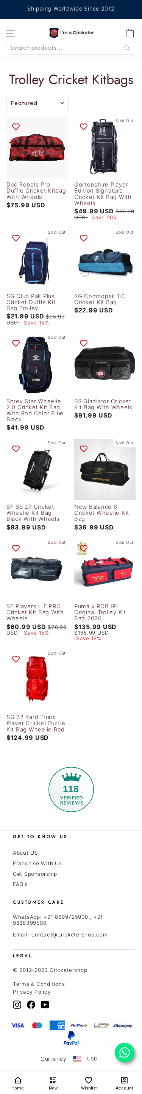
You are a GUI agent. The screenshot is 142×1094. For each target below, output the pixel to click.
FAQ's (20, 884)
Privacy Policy (31, 992)
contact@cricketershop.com (69, 935)
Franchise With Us (37, 863)
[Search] (127, 48)
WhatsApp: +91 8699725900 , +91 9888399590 (58, 920)
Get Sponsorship (35, 874)
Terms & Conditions (39, 984)
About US (25, 853)
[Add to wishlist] (15, 126)
